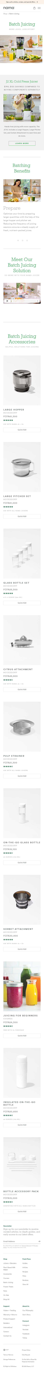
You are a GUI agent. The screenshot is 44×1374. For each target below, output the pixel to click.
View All (25, 1284)
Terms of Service (26, 1245)
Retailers (6, 1323)
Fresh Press (26, 1259)
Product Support (9, 1319)
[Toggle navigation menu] (39, 8)
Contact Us (7, 1336)
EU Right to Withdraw (9, 1366)
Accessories (7, 1274)
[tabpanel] (22, 220)
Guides (24, 1263)
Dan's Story (26, 1315)
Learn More (22, 143)
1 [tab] (18, 241)
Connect (25, 1321)
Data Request (26, 1355)
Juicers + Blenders (9, 1263)
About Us (25, 1306)
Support (6, 1306)
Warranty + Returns (10, 1315)
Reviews (25, 1280)
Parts (5, 1291)
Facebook (25, 1334)
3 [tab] (27, 241)
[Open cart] (34, 8)
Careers (6, 1332)
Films (24, 1276)
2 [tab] (22, 241)
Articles (25, 1267)
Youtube (25, 1329)
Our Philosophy (27, 1310)
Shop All (6, 1299)
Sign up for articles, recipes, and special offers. (20, 2)
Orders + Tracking (9, 1310)
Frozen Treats (8, 1287)
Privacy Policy (26, 1350)
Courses (6, 1278)
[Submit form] (39, 1241)
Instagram (25, 1325)
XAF (7, 1350)
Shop (5, 14)
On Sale (6, 1295)
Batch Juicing (14, 14)
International (7, 1327)
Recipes (25, 1272)
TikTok (24, 1338)
